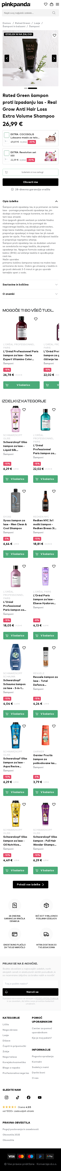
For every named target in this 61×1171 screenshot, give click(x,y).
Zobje (6, 1051)
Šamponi (34, 26)
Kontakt (37, 1062)
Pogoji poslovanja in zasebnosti (21, 1129)
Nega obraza (10, 1030)
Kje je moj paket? (42, 1038)
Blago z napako (11, 1068)
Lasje (37, 23)
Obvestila (8, 1140)
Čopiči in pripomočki (14, 1046)
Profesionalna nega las (16, 1073)
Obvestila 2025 (11, 1135)
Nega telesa (10, 1057)
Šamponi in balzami (14, 26)
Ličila (6, 1024)
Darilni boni (38, 1073)
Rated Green (22, 23)
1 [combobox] (5, 141)
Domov (8, 23)
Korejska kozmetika (14, 1062)
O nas (35, 1078)
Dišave (6, 1041)
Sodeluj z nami (40, 1067)
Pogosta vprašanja (43, 1056)
